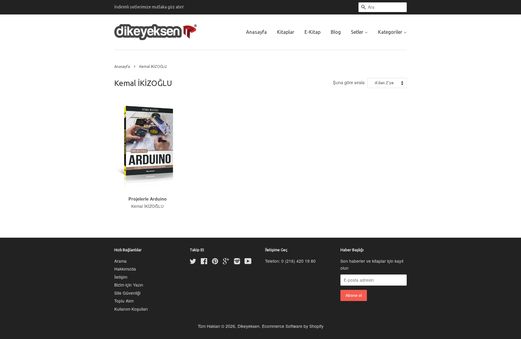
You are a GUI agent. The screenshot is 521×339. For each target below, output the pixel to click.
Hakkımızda (125, 269)
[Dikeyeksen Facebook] (204, 262)
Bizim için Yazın (128, 285)
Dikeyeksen (249, 326)
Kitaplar (285, 32)
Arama (120, 261)
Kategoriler (390, 32)
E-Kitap (312, 32)
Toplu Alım (124, 301)
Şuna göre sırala (349, 82)
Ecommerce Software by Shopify (293, 326)
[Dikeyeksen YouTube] (248, 262)
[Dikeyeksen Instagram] (237, 262)
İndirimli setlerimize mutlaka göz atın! (149, 7)
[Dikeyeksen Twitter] (193, 262)
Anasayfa (256, 32)
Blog (336, 32)
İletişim (120, 277)
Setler (358, 32)
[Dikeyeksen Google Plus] (226, 262)
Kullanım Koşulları (131, 309)
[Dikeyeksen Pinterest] (215, 262)
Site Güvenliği (127, 293)
